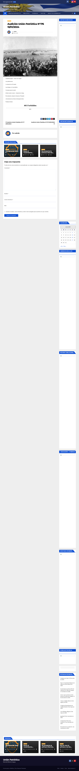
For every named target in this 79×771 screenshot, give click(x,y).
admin (15, 31)
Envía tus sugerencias (54, 13)
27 (72, 240)
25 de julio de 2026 (10, 749)
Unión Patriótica (11, 6)
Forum (66, 768)
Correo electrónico (8, 199)
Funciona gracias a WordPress (8, 768)
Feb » (64, 246)
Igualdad (62, 716)
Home (58, 768)
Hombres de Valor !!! (11, 152)
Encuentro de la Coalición (66, 726)
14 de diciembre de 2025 (66, 749)
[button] (72, 13)
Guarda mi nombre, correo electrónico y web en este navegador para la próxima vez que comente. (27, 211)
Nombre (6, 193)
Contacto (62, 768)
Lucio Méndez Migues (65, 711)
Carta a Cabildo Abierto (65, 700)
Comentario (7, 168)
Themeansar (23, 768)
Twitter (43, 13)
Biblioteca (26, 13)
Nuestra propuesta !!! (14, 13)
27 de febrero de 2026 (48, 749)
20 (72, 237)
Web (5, 205)
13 (72, 235)
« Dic (61, 246)
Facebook (35, 13)
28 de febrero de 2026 (30, 749)
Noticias (7, 149)
